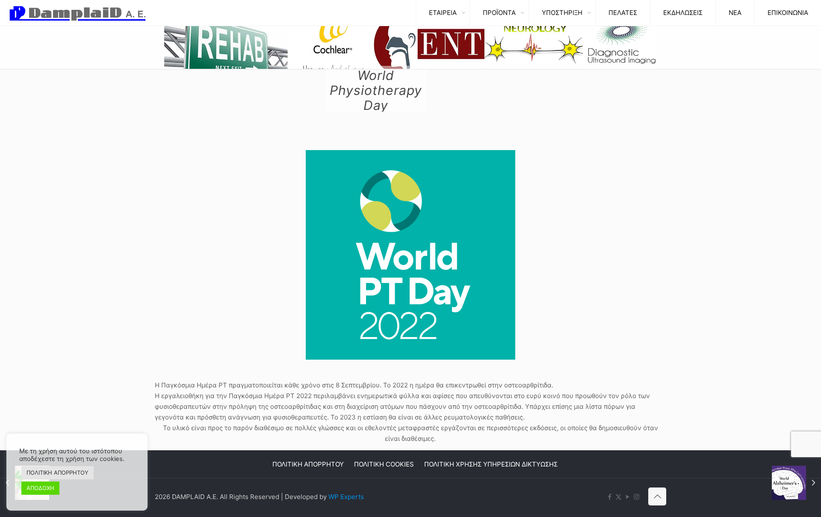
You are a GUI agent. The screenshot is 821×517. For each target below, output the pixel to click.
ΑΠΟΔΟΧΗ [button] (40, 488)
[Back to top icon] (657, 496)
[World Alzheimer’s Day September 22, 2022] (796, 483)
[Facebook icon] (609, 497)
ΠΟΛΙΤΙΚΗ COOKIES (384, 464)
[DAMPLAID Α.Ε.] (78, 13)
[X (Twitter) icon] (618, 497)
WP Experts (346, 497)
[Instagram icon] (636, 497)
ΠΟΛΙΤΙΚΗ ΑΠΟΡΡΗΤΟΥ (308, 464)
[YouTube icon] (627, 497)
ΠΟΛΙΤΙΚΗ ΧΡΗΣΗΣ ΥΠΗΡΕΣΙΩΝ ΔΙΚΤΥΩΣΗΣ (491, 464)
